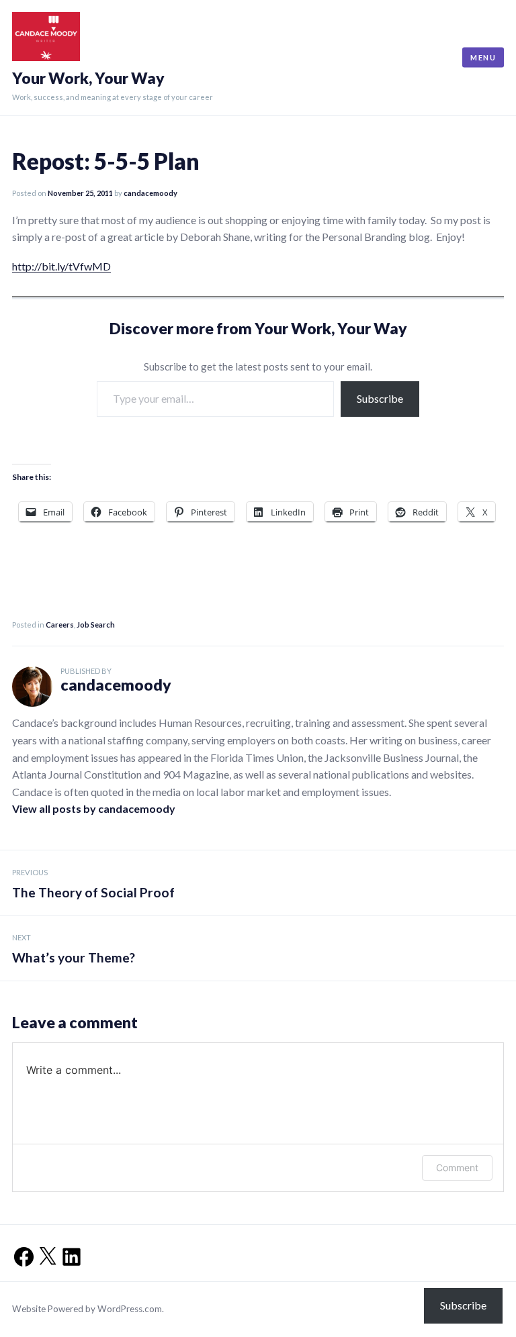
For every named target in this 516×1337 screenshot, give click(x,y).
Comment (457, 1167)
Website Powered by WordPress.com (87, 1308)
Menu (483, 57)
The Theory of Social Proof (93, 884)
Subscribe (380, 398)
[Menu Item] (20, 1252)
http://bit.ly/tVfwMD (61, 266)
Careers (60, 624)
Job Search (96, 624)
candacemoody (150, 193)
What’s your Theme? (73, 949)
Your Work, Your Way (88, 78)
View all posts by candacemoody (93, 808)
